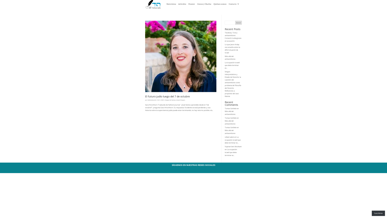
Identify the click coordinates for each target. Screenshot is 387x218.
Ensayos (182, 100)
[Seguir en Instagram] (196, 169)
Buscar (238, 23)
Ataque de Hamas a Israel (172, 100)
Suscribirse (378, 213)
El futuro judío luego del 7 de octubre (167, 96)
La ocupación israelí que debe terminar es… (232, 65)
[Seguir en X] (190, 169)
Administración (152, 100)
